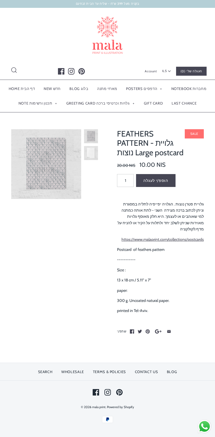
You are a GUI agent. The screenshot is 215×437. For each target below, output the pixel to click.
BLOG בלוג (78, 88)
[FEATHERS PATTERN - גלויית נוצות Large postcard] (46, 164)
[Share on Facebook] (132, 331)
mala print (99, 407)
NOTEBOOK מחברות (189, 88)
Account (151, 71)
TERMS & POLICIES (109, 371)
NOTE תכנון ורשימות (37, 103)
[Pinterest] (81, 71)
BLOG (172, 371)
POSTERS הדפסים (144, 88)
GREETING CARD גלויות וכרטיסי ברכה (100, 103)
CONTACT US (146, 371)
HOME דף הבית (22, 88)
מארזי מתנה (107, 88)
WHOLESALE (72, 371)
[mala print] (107, 16)
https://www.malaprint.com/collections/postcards (162, 239)
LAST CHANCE (184, 103)
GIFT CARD (153, 103)
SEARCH (45, 371)
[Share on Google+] (158, 331)
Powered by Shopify (120, 407)
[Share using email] (169, 331)
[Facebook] (61, 71)
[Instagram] (71, 71)
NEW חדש (52, 88)
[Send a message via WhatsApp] (204, 426)
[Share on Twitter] (140, 331)
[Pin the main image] (148, 331)
